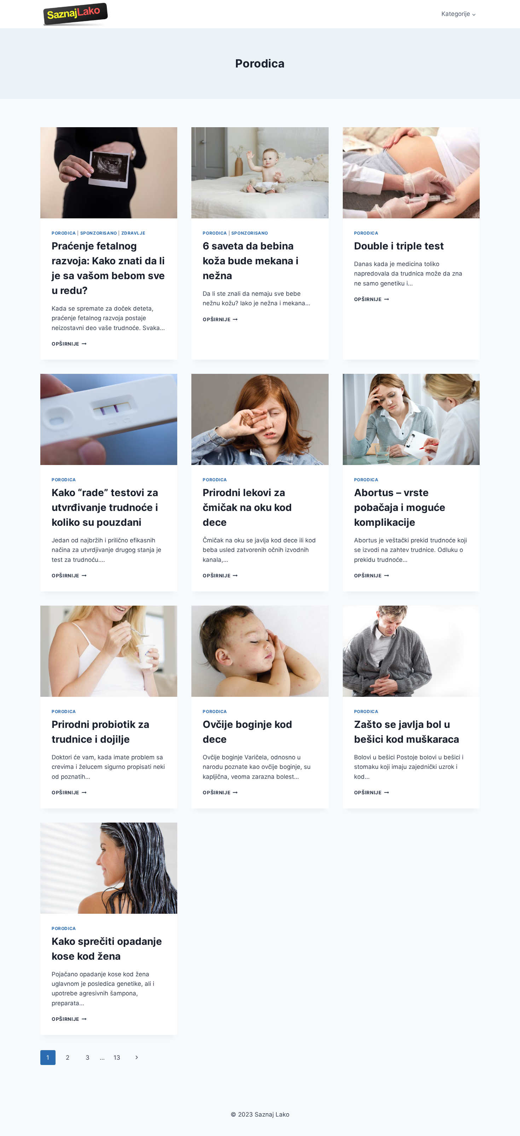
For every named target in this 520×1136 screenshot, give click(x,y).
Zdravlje (133, 233)
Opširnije (69, 344)
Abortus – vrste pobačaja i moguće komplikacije (399, 507)
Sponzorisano (98, 233)
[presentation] (108, 172)
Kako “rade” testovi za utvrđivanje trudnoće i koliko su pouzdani (105, 507)
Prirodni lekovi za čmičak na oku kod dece (247, 507)
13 (117, 1057)
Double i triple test (399, 246)
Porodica (64, 233)
